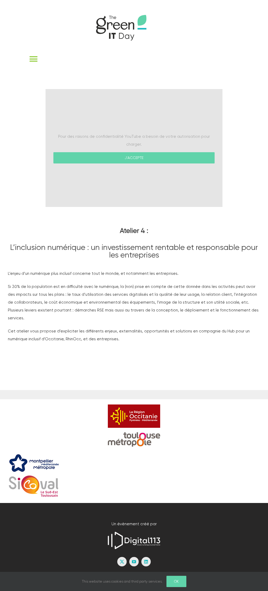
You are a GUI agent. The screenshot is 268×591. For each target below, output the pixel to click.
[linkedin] (146, 561)
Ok (176, 581)
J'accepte (134, 158)
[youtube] (134, 561)
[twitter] (122, 561)
